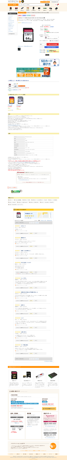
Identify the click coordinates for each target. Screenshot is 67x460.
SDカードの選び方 (13, 187)
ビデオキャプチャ (10, 26)
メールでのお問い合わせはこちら (24, 179)
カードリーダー (10, 28)
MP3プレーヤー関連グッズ (44, 456)
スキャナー (10, 17)
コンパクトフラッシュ (26, 456)
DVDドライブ (10, 23)
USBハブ (9, 29)
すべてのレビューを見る (48, 361)
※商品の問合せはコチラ (28, 46)
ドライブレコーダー (11, 20)
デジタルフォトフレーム (37, 456)
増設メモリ (31, 456)
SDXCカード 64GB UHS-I (34, 202)
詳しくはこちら (29, 426)
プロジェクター (10, 15)
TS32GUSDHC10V (25, 161)
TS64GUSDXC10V (32, 161)
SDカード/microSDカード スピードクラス (16, 204)
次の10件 (37, 222)
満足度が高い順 (49, 220)
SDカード (21, 456)
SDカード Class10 (12, 202)
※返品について (20, 46)
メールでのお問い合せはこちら (50, 426)
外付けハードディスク (51, 456)
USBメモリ (14, 456)
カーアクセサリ (10, 31)
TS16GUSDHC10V (19, 161)
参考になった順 (43, 220)
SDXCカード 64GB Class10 (22, 202)
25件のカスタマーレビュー (26, 22)
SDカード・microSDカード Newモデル (47, 202)
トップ (20, 12)
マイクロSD (18, 456)
